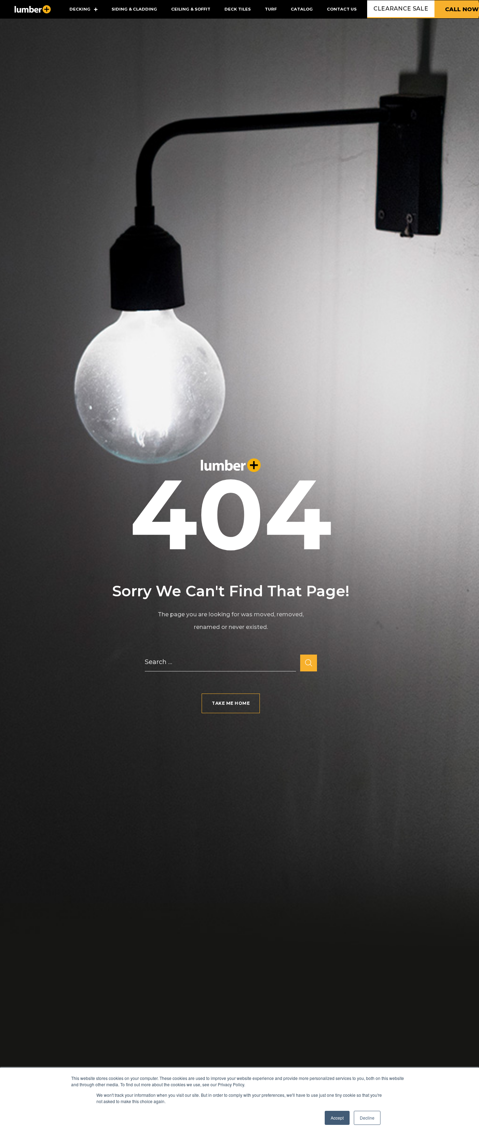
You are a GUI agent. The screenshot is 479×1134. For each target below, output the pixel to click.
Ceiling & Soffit (190, 9)
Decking (79, 9)
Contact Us (342, 9)
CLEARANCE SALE (400, 8)
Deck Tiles (237, 9)
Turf (271, 9)
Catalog (302, 9)
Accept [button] (337, 1118)
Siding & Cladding (134, 9)
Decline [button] (367, 1118)
